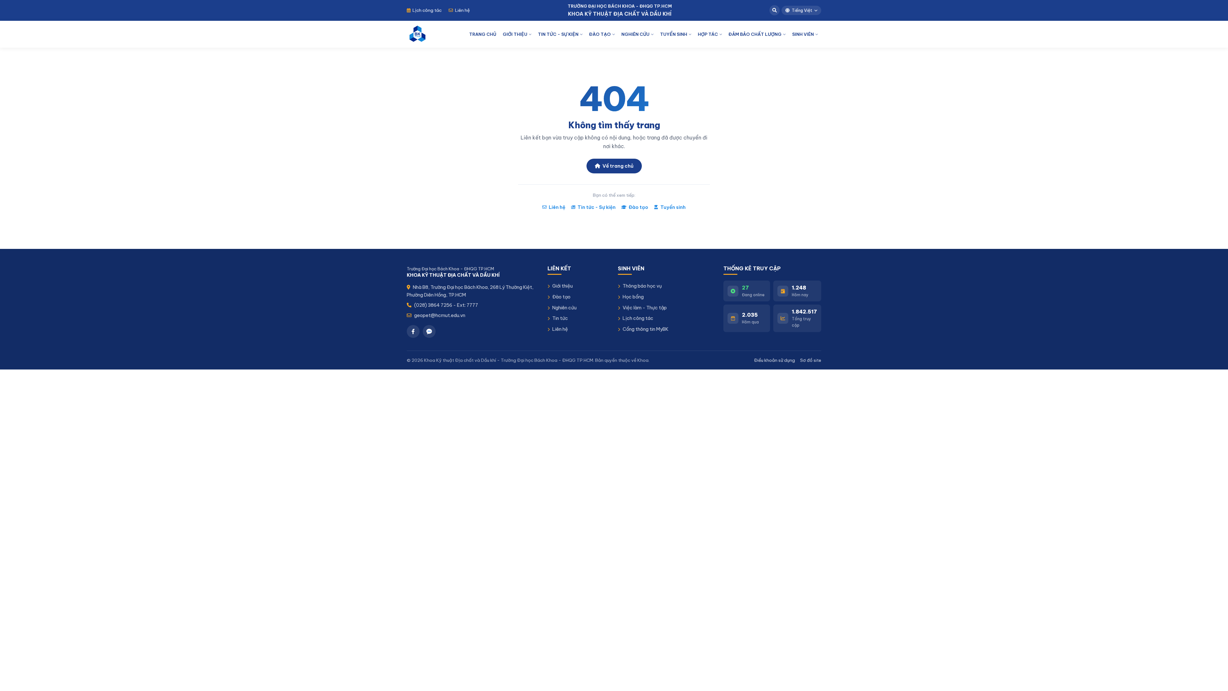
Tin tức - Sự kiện (558, 34)
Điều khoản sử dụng (774, 360)
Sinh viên (803, 34)
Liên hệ (462, 10)
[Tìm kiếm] (774, 10)
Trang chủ (482, 34)
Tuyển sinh (673, 34)
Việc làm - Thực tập (645, 308)
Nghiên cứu (635, 34)
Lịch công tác (427, 10)
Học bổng (633, 297)
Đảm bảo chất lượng (755, 34)
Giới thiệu (515, 34)
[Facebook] (413, 331)
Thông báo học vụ (642, 286)
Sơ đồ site (810, 360)
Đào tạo (600, 34)
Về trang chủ (618, 166)
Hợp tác (708, 34)
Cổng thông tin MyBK (645, 329)
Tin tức (560, 318)
